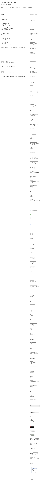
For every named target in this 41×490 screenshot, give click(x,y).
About (6, 7)
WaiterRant (31, 83)
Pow (30, 139)
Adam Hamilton (32, 42)
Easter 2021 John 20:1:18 (33, 454)
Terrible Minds (32, 35)
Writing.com (31, 148)
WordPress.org (32, 422)
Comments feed (32, 421)
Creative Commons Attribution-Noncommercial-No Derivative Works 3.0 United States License (34, 442)
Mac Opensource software (34, 158)
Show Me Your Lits (33, 140)
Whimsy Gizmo (32, 126)
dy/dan (31, 196)
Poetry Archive (32, 372)
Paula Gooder (32, 47)
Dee (6, 71)
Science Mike (32, 263)
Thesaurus (31, 180)
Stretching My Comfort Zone (34, 73)
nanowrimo (31, 121)
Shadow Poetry (32, 176)
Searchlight (31, 52)
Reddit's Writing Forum (33, 124)
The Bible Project (32, 53)
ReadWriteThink (32, 172)
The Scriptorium (32, 178)
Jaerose (31, 119)
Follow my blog (35, 472)
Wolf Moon (3, 9)
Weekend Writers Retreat (34, 143)
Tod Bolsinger (32, 54)
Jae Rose (32, 479)
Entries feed (32, 420)
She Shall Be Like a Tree (33, 72)
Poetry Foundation (33, 171)
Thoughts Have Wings (8, 2)
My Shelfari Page (32, 105)
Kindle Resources (10, 9)
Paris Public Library (33, 167)
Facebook (31, 101)
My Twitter (31, 106)
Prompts (24, 7)
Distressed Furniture (33, 30)
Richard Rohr (32, 49)
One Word (31, 135)
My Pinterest (32, 104)
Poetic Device (32, 168)
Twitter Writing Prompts (33, 142)
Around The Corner (33, 194)
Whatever (31, 85)
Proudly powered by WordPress (6, 488)
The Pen (16, 47)
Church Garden (34, 450)
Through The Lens (33, 61)
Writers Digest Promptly (33, 144)
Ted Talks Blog (32, 82)
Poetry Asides (32, 137)
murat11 (31, 120)
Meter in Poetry (32, 159)
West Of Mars (32, 125)
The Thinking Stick (33, 200)
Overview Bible (32, 45)
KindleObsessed (32, 91)
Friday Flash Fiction (33, 134)
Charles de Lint (32, 29)
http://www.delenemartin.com (34, 438)
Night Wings (18, 7)
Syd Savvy (31, 75)
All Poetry (31, 113)
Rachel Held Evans (33, 48)
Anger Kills (3, 53)
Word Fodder (32, 128)
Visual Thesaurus (32, 183)
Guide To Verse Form (33, 157)
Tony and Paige (32, 76)
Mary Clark (31, 71)
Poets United (32, 138)
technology (35, 470)
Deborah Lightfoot (33, 68)
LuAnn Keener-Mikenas (33, 247)
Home (2, 7)
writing (32, 470)
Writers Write (32, 187)
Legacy (31, 481)
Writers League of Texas (34, 145)
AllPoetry (10, 47)
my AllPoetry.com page (33, 102)
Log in (31, 419)
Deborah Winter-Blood (33, 114)
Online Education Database (34, 163)
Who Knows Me (23, 53)
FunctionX (31, 154)
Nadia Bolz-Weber (33, 44)
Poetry (14, 47)
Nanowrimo (12, 7)
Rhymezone (32, 175)
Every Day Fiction (32, 115)
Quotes (32, 206)
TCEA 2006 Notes (30, 7)
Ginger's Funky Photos (33, 282)
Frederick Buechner (33, 43)
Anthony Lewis (32, 67)
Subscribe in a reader (33, 14)
